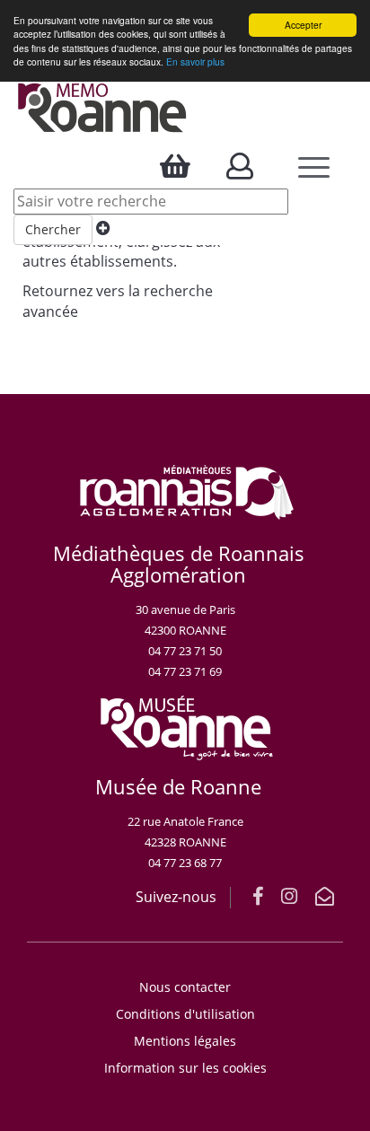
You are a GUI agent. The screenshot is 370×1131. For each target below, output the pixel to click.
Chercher (53, 229)
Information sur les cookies (185, 1067)
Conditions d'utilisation (185, 1013)
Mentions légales (185, 1040)
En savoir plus (195, 61)
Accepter (303, 24)
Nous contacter (185, 986)
